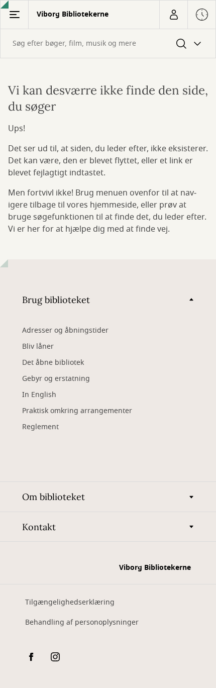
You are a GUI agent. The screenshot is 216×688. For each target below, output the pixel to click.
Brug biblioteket (56, 300)
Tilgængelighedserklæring (70, 602)
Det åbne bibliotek (53, 362)
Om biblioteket (53, 497)
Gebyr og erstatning (56, 378)
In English (39, 394)
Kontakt (39, 527)
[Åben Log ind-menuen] (173, 15)
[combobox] (108, 43)
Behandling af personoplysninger (82, 622)
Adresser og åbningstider (65, 330)
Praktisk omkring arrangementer (77, 411)
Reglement (40, 427)
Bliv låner (38, 346)
